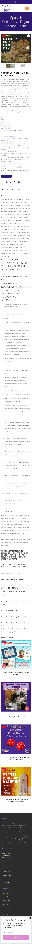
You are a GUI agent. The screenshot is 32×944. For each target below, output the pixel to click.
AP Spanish (6, 883)
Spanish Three (7, 875)
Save (5, 36)
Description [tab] (6, 190)
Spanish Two (6, 871)
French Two (6, 897)
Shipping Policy (6, 855)
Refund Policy (6, 857)
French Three (6, 900)
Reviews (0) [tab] (16, 190)
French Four (6, 904)
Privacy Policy (6, 853)
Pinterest (5, 915)
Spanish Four (6, 879)
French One (6, 893)
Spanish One (6, 868)
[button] (28, 35)
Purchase (6, 176)
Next (27, 47)
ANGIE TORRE (12, 559)
